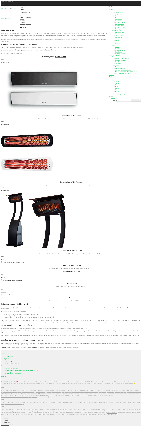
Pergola (114, 17)
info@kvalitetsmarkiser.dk (7, 1)
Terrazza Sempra (119, 35)
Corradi (117, 91)
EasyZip (117, 40)
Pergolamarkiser (119, 14)
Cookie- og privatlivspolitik (118, 94)
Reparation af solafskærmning (122, 58)
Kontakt (113, 98)
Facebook (6, 418)
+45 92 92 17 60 (4, 3)
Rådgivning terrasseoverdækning (122, 70)
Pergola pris (118, 29)
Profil (113, 78)
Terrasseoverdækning (117, 30)
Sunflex (117, 88)
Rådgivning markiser (120, 68)
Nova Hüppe (118, 84)
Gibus (116, 86)
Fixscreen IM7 (118, 43)
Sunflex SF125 (118, 37)
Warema (117, 81)
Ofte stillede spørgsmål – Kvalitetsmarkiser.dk (126, 71)
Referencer (111, 75)
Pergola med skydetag (120, 27)
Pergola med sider (119, 24)
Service (114, 57)
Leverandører (115, 80)
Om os (110, 76)
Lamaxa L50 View (119, 32)
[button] (111, 6)
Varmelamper (118, 52)
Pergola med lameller (120, 22)
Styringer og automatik (120, 50)
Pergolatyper (118, 20)
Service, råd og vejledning (115, 55)
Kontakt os (3, 347)
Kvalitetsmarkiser (5, 425)
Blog (113, 93)
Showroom (117, 66)
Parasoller (117, 48)
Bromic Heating (60, 57)
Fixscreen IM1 (118, 42)
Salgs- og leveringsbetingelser (122, 73)
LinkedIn (7, 422)
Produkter (111, 9)
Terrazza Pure (118, 33)
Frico (78, 271)
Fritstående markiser (120, 15)
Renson (117, 89)
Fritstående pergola (119, 25)
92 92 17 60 (9, 361)
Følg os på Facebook (5, 4)
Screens (114, 38)
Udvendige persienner (120, 53)
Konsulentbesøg (119, 61)
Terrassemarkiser (119, 12)
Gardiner (117, 47)
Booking (111, 96)
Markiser (114, 10)
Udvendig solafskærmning (26, 17)
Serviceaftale (118, 63)
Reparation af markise (120, 60)
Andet (113, 45)
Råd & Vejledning (116, 65)
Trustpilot (6, 420)
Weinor (117, 83)
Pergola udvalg (118, 19)
